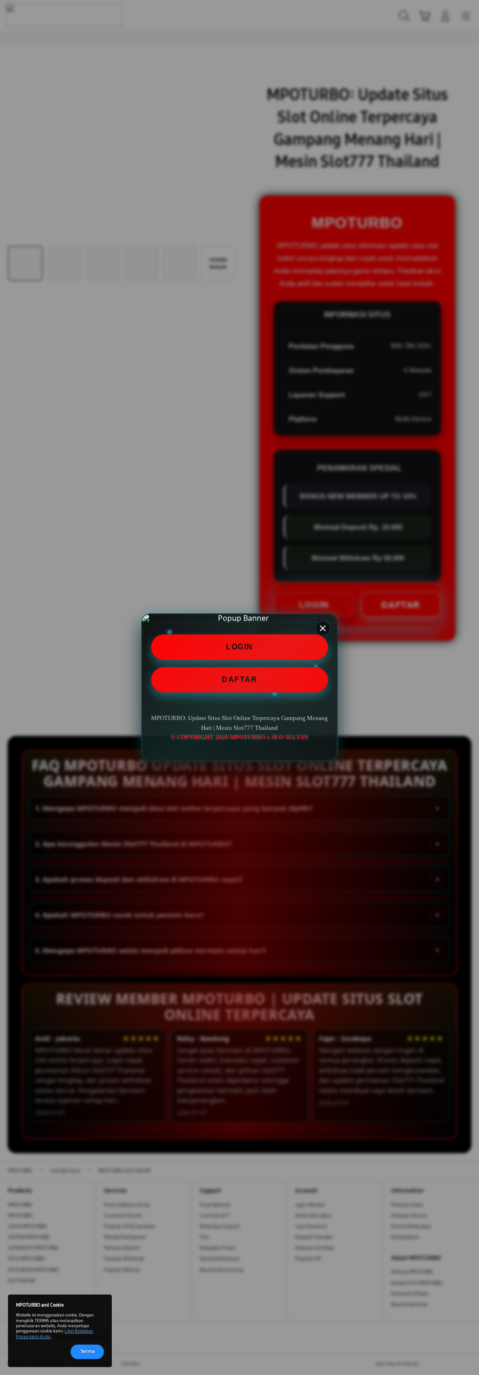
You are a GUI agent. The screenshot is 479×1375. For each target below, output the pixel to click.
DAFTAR (239, 680)
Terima (87, 1351)
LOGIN (239, 647)
